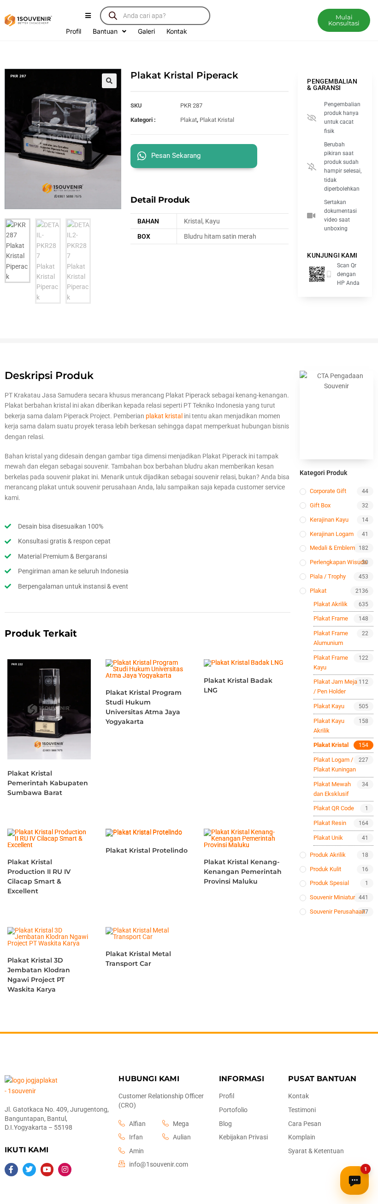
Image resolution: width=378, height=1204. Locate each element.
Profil (73, 31)
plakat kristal (164, 416)
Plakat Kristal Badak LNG (238, 685)
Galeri (146, 31)
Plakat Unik (328, 837)
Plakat (188, 119)
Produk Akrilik (328, 854)
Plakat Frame (330, 618)
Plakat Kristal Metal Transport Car (138, 959)
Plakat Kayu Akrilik (328, 725)
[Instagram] (64, 1169)
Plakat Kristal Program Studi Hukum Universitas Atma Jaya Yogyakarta (144, 707)
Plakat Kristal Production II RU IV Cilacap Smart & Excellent (39, 876)
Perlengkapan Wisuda (338, 562)
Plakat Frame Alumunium (330, 638)
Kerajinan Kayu (329, 519)
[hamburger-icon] (87, 15)
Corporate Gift (328, 491)
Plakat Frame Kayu (330, 662)
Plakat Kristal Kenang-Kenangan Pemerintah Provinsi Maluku (243, 871)
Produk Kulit (325, 869)
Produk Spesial (329, 882)
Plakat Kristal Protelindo (147, 850)
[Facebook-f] (11, 1169)
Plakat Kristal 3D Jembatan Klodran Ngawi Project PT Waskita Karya (38, 974)
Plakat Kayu (328, 706)
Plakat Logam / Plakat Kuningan (334, 764)
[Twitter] (29, 1169)
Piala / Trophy (328, 576)
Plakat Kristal (217, 119)
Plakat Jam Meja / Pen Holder (335, 686)
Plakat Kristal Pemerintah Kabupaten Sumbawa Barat (47, 783)
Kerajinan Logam (332, 533)
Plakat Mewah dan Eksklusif (332, 789)
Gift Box (320, 505)
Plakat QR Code (333, 808)
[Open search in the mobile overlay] (155, 16)
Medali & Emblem (332, 547)
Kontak (176, 31)
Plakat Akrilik (330, 604)
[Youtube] (47, 1169)
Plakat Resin (329, 822)
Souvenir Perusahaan (337, 911)
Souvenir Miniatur (332, 897)
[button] (344, 20)
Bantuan (105, 31)
